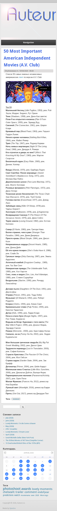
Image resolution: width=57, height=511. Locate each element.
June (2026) (10, 421)
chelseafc (9, 492)
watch (17, 495)
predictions (8, 495)
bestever (16, 399)
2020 (37, 495)
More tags (44, 495)
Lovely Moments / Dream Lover (17, 432)
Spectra (13, 508)
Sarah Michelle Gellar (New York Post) (20, 438)
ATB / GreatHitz (11, 429)
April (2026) (10, 435)
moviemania (25, 495)
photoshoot (12, 489)
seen (32, 495)
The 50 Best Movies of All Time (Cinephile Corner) (24, 440)
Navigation (28, 42)
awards (26, 489)
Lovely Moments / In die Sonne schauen (21, 423)
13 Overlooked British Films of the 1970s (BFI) (23, 443)
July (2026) (9, 418)
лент (21, 77)
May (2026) (10, 426)
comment (31, 492)
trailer (20, 492)
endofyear (43, 492)
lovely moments (42, 489)
